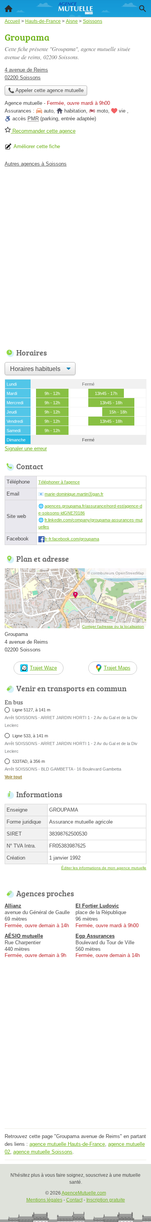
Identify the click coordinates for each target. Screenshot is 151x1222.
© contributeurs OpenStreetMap (115, 573)
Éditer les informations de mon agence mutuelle (103, 868)
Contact (74, 1200)
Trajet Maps (117, 668)
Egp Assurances (95, 936)
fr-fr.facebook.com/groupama (72, 539)
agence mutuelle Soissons (42, 1152)
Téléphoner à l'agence (59, 482)
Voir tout (13, 776)
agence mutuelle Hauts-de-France (67, 1144)
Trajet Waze (43, 668)
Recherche (142, 8)
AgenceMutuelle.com (84, 1193)
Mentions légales (44, 1200)
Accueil (8, 8)
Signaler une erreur (26, 448)
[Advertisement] (75, 255)
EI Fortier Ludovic (97, 906)
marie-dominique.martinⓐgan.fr (74, 494)
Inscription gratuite (105, 1200)
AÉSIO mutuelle (24, 936)
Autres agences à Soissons (36, 164)
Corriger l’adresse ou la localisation (113, 626)
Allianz (13, 906)
